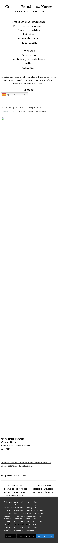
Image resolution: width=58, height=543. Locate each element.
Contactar (28, 67)
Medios (29, 63)
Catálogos (28, 51)
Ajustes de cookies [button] (23, 530)
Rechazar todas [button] (26, 536)
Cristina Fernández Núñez (28, 6)
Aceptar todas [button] (45, 536)
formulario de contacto (24, 83)
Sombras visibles (29, 30)
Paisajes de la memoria (28, 26)
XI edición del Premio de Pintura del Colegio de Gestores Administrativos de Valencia (15, 492)
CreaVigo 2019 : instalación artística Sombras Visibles (41, 488)
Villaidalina (28, 42)
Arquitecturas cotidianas (28, 21)
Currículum (29, 55)
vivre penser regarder (22, 107)
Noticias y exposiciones (29, 59)
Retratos (28, 34)
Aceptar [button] (10, 536)
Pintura (21, 111)
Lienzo (16, 475)
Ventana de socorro (28, 38)
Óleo (24, 475)
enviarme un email (13, 80)
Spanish (11, 94)
